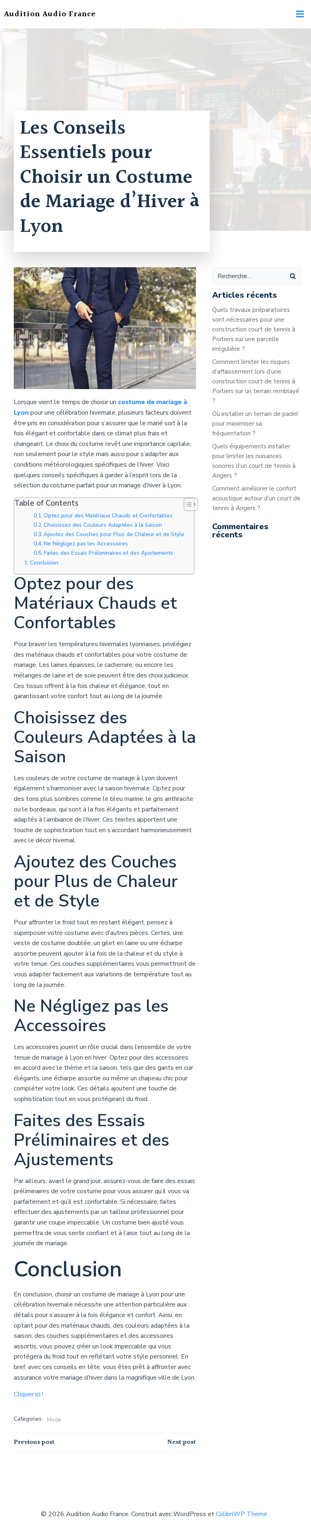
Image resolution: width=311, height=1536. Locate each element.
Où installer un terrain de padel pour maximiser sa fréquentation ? (255, 423)
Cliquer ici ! (28, 1394)
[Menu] (300, 14)
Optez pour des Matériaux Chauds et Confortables (108, 515)
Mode (54, 1420)
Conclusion (44, 562)
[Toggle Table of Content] (187, 504)
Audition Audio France (50, 14)
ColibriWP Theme (241, 1514)
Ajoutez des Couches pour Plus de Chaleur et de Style (114, 534)
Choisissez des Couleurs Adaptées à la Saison (103, 525)
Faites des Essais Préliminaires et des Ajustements (108, 553)
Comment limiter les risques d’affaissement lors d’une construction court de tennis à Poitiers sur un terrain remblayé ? (255, 381)
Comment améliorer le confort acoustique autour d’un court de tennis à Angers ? (256, 498)
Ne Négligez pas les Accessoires (86, 543)
